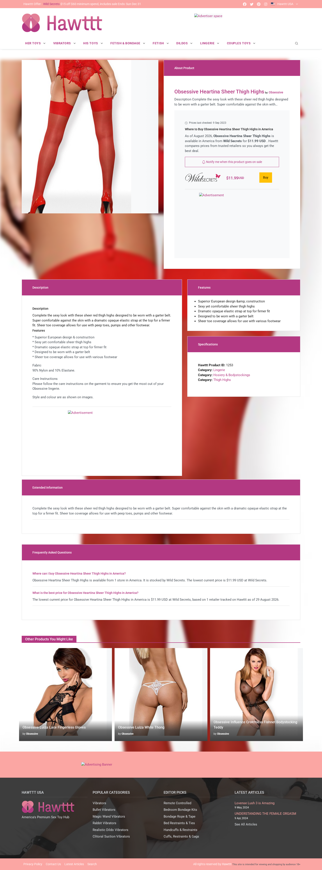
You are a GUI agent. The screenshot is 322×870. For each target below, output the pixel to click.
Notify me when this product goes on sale (233, 162)
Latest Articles (74, 864)
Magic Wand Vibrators (109, 816)
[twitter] (251, 4)
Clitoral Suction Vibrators (111, 836)
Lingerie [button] (207, 43)
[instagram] (265, 4)
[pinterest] (258, 4)
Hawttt (227, 864)
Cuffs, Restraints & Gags (181, 836)
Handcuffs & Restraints (180, 830)
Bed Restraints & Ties (179, 823)
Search (92, 864)
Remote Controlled (177, 803)
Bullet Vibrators (104, 810)
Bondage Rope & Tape (179, 816)
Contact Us (53, 864)
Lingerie (219, 370)
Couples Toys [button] (239, 43)
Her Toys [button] (33, 43)
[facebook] (244, 4)
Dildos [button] (182, 43)
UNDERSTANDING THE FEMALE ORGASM (265, 814)
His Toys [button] (91, 43)
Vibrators (99, 803)
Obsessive (32, 733)
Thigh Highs (222, 380)
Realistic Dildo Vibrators (110, 830)
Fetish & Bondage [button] (125, 43)
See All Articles (246, 824)
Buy (265, 177)
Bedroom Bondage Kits (180, 810)
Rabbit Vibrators (104, 823)
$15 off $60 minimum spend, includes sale (82, 4)
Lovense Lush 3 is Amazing (254, 803)
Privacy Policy (32, 864)
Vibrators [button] (62, 43)
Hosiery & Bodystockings (231, 375)
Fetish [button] (159, 43)
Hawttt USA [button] (285, 4)
